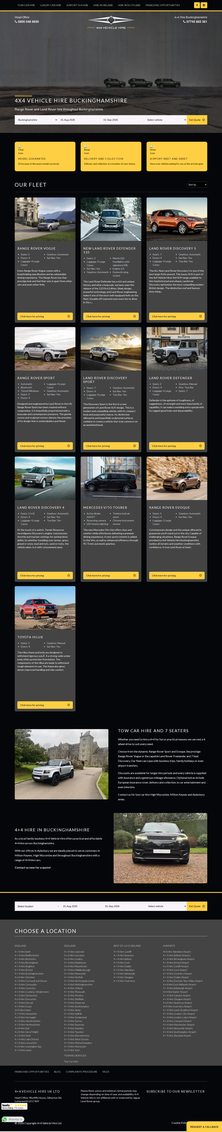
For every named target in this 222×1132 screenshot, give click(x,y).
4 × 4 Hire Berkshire (25, 958)
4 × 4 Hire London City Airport (179, 1013)
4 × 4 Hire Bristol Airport (176, 962)
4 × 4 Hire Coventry (25, 988)
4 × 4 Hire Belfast (123, 958)
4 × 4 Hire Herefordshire (27, 1020)
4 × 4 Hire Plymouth (74, 991)
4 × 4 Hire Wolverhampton (78, 1042)
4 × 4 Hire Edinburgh (124, 973)
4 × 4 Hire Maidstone (75, 962)
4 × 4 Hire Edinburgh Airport (178, 988)
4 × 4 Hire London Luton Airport (180, 1017)
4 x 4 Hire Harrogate (25, 1017)
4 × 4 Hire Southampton (76, 1006)
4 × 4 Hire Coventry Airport (177, 973)
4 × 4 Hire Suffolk (73, 1013)
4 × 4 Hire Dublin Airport (176, 977)
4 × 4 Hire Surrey (73, 1020)
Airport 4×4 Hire (77, 5)
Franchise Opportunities (163, 5)
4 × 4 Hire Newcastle (75, 973)
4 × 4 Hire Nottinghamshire (78, 984)
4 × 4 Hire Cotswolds (26, 984)
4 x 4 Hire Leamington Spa (28, 1046)
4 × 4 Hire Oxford (73, 988)
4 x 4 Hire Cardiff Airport (176, 966)
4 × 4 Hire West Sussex (76, 1039)
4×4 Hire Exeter (23, 1010)
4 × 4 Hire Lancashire (26, 1042)
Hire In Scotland (129, 5)
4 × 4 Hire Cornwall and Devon (31, 980)
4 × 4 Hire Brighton (25, 966)
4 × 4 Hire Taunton (74, 1031)
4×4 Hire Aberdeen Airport (177, 951)
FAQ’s (106, 1071)
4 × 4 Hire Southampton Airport (179, 1031)
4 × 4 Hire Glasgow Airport (177, 999)
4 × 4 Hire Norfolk (73, 977)
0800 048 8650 (28, 21)
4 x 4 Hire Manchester (75, 966)
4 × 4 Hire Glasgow (123, 977)
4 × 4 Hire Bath (23, 951)
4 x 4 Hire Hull (22, 1028)
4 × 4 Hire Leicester (74, 951)
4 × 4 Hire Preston (73, 995)
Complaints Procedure (81, 1071)
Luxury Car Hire (50, 5)
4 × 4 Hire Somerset (74, 1002)
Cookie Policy (180, 1122)
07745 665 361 (196, 21)
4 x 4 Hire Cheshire (25, 977)
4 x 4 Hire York (72, 1050)
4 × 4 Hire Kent (23, 1035)
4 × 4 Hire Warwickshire (76, 1035)
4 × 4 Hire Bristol (24, 969)
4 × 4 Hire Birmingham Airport (178, 958)
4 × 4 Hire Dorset (24, 1002)
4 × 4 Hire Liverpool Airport (177, 1020)
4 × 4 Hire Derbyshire (26, 995)
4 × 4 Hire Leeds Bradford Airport (180, 1010)
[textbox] (37, 906)
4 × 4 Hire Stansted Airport (177, 1035)
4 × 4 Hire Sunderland (75, 1017)
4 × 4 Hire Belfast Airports (176, 955)
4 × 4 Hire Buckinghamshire (29, 973)
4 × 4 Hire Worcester (75, 1046)
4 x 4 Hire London (73, 958)
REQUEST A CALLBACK (204, 1127)
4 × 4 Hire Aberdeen (124, 969)
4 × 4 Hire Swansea (74, 1024)
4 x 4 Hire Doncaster (25, 999)
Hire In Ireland (103, 5)
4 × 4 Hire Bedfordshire (27, 955)
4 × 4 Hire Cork (122, 962)
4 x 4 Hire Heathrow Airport (177, 1002)
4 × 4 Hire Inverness (124, 980)
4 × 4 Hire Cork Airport (175, 969)
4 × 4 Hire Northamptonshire (79, 980)
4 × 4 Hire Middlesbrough (77, 969)
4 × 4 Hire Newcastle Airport (178, 1028)
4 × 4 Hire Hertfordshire (27, 1024)
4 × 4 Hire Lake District (27, 1039)
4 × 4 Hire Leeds (23, 1050)
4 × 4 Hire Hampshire (26, 1013)
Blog (57, 1071)
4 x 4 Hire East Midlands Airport (179, 984)
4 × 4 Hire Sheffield (74, 999)
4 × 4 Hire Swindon (74, 1028)
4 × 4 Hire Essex (23, 1006)
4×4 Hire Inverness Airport (177, 1006)
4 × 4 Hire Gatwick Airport (176, 995)
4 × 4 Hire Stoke (72, 1010)
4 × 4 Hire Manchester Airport (179, 1024)
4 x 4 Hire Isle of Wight (26, 1031)
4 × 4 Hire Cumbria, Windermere (32, 991)
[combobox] (37, 906)
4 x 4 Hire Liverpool (74, 955)
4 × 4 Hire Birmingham (26, 962)
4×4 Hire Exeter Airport (175, 991)
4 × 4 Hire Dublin (122, 966)
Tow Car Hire (26, 5)
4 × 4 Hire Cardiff (122, 951)
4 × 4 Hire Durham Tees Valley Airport (183, 980)
